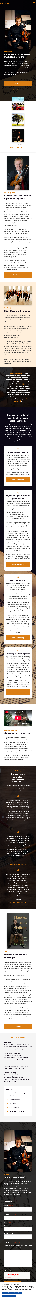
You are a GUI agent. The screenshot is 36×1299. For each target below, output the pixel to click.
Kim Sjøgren (5, 3)
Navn (9, 1205)
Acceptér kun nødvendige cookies (11, 1292)
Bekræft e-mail (8, 1233)
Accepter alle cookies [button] (8, 1296)
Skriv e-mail (7, 1226)
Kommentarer (12, 1242)
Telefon (10, 1214)
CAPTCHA (7, 1271)
